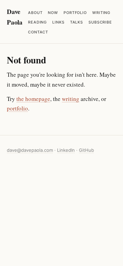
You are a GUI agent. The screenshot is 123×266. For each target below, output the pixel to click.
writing (70, 99)
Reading (37, 22)
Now (53, 12)
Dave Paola (15, 17)
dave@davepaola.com (30, 150)
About (35, 12)
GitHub (86, 150)
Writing (101, 12)
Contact (38, 32)
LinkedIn (66, 150)
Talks (76, 22)
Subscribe (100, 22)
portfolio (17, 108)
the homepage (33, 99)
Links (58, 22)
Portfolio (75, 12)
